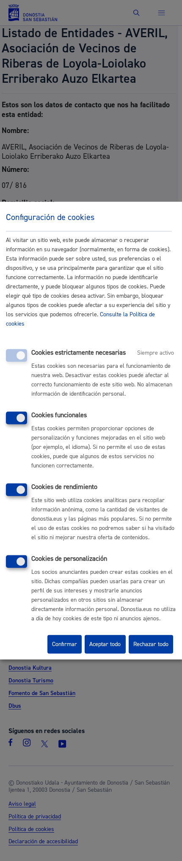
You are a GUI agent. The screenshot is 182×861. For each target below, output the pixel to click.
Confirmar (64, 644)
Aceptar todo (105, 644)
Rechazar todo (150, 644)
